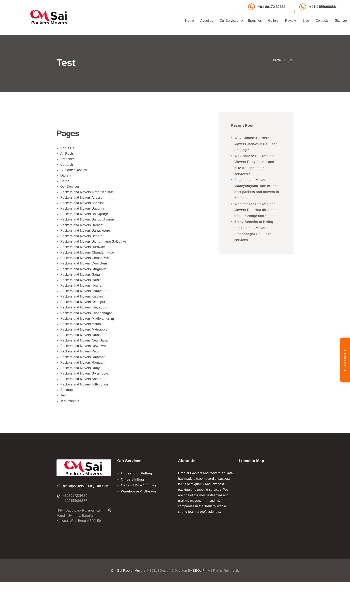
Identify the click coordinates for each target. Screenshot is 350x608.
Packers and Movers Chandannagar (87, 252)
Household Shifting (136, 473)
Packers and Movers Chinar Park (85, 258)
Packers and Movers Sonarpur (83, 379)
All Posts (67, 153)
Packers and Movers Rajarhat (82, 357)
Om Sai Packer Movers (128, 570)
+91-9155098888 (322, 6)
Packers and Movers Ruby (80, 368)
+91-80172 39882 (271, 6)
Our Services (70, 186)
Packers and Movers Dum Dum (83, 263)
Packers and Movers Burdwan (82, 247)
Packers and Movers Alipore (81, 197)
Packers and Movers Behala (81, 236)
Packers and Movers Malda (80, 324)
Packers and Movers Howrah (82, 285)
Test (63, 395)
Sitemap (66, 390)
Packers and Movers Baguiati (82, 208)
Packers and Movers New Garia (84, 340)
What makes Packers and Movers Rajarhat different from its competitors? (255, 210)
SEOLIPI (199, 570)
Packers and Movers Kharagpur (83, 307)
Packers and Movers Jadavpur (83, 291)
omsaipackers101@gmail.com (85, 486)
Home (277, 59)
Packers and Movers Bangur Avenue (87, 219)
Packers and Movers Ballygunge (84, 214)
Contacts (67, 164)
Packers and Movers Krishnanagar (86, 313)
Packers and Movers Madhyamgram (87, 318)
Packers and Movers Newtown (83, 346)
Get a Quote (345, 360)
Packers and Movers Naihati (81, 335)
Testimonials (69, 401)
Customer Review (73, 170)
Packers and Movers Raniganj (82, 362)
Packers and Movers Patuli (80, 351)
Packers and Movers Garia (80, 274)
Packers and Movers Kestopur (82, 302)
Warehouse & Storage (139, 491)
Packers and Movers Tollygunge (84, 384)
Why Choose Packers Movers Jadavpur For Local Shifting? (256, 144)
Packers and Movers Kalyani (81, 296)
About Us (67, 148)
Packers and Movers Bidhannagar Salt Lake (93, 241)
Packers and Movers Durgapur (83, 269)
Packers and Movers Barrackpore (85, 230)
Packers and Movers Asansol (82, 203)
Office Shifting (132, 479)
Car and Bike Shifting (138, 485)
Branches (67, 159)
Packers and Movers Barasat (81, 225)
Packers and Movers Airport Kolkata (87, 192)
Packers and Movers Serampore (84, 373)
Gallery (65, 175)
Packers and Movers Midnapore (84, 329)
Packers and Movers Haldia (81, 280)
